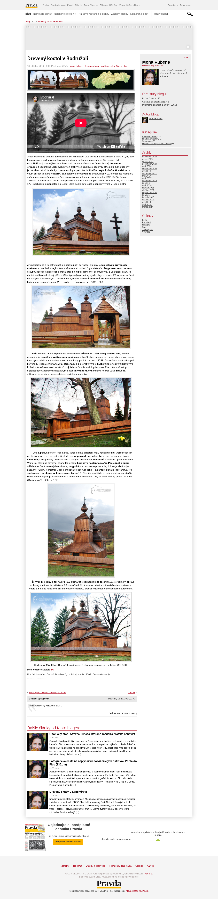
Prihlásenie (185, 5)
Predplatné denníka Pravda (68, 841)
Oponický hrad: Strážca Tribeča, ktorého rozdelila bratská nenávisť (92, 734)
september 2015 (149, 192)
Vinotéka (146, 232)
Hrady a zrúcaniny (150, 139)
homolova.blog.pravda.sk (152, 66)
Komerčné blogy (139, 13)
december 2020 (149, 164)
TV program (147, 229)
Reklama (77, 866)
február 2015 (148, 197)
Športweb (55, 5)
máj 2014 (146, 202)
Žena (86, 5)
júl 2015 (146, 195)
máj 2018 (146, 171)
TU (52, 669)
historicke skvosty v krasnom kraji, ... (45, 706)
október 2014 (148, 200)
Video (122, 5)
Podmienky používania (120, 866)
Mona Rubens (76, 66)
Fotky (144, 220)
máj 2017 (146, 176)
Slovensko (121, 66)
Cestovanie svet (149, 136)
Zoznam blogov (119, 13)
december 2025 (149, 157)
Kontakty (64, 866)
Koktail (70, 5)
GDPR (150, 866)
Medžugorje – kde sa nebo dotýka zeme (47, 692)
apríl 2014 (147, 204)
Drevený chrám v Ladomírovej (68, 791)
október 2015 (148, 190)
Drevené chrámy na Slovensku (99, 66)
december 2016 (149, 180)
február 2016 (148, 188)
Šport (144, 227)
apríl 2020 (147, 166)
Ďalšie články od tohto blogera (53, 727)
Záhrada (104, 5)
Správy (46, 5)
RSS (186, 57)
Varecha (94, 5)
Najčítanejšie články (65, 13)
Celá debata (114, 713)
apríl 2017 (147, 178)
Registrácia (173, 5)
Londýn (131, 692)
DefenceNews (132, 5)
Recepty (146, 225)
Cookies (139, 866)
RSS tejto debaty (129, 713)
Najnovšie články (42, 13)
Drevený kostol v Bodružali (50, 21)
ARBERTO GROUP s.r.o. (137, 891)
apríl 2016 (147, 185)
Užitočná (113, 5)
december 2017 (149, 173)
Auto (63, 5)
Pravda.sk (146, 222)
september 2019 (149, 168)
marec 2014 (147, 207)
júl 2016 (146, 183)
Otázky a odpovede (95, 866)
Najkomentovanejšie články (94, 13)
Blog (28, 14)
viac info (148, 874)
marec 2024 (147, 159)
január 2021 (147, 161)
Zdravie (78, 5)
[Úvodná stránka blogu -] (109, 37)
